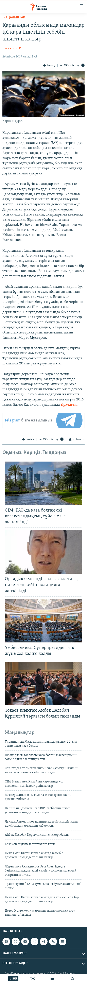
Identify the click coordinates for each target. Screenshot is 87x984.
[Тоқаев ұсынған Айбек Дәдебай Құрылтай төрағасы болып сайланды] (43, 683)
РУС (32, 979)
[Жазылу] (62, 941)
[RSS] (53, 941)
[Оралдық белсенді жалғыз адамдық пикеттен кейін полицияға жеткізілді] (43, 552)
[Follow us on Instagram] (34, 941)
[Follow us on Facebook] (6, 941)
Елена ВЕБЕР (11, 48)
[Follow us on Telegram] (44, 941)
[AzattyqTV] (52, 979)
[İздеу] (73, 979)
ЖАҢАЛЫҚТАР (13, 17)
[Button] (49, 65)
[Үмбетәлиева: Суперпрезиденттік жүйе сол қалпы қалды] (43, 620)
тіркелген (69, 405)
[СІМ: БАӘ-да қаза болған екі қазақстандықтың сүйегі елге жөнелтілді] (43, 483)
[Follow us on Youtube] (25, 941)
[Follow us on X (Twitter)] (15, 941)
